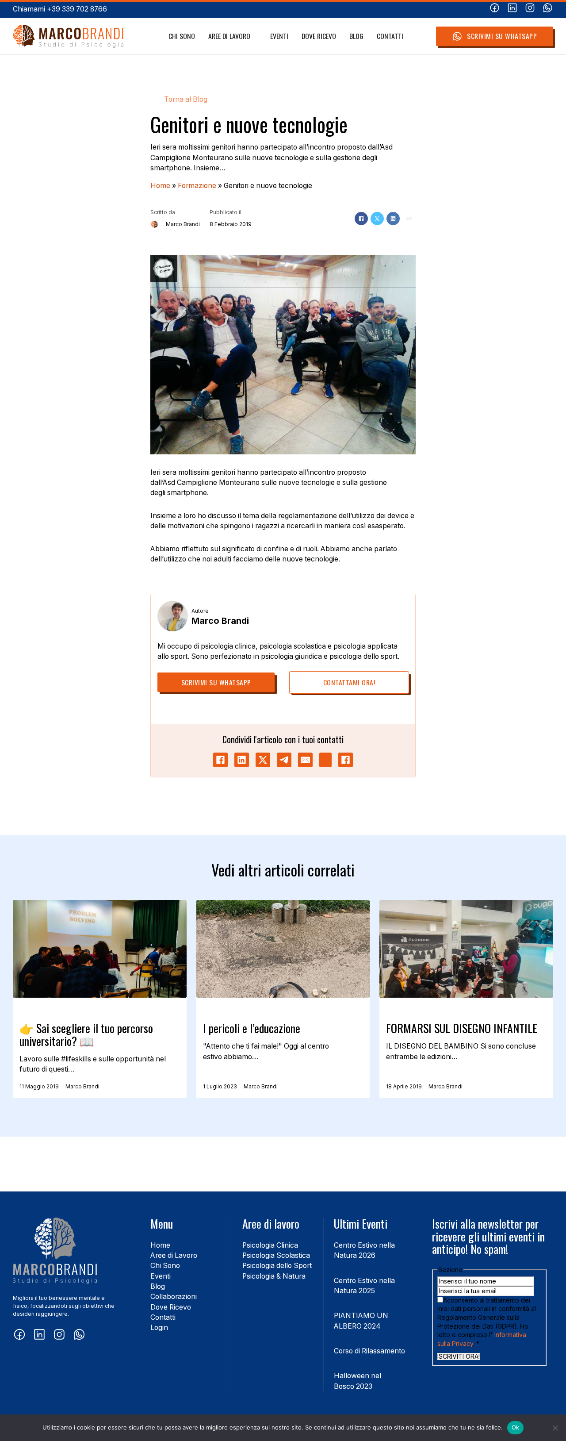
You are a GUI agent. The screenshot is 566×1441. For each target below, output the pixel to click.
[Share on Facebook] (220, 760)
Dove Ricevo (319, 36)
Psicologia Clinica (270, 1245)
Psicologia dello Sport (277, 1265)
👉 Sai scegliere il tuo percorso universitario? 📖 (86, 1034)
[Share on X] (263, 760)
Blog (356, 36)
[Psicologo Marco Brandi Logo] (68, 36)
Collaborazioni (173, 1296)
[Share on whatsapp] (325, 760)
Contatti (390, 36)
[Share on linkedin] (241, 760)
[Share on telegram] (284, 760)
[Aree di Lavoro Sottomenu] (255, 36)
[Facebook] (361, 218)
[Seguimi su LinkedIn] (512, 9)
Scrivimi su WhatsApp (502, 36)
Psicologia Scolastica (276, 1255)
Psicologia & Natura (274, 1276)
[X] (377, 218)
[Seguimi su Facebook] (494, 9)
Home (160, 185)
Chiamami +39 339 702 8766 (60, 9)
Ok (516, 1427)
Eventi (279, 36)
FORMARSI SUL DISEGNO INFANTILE (461, 1028)
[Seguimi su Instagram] (529, 9)
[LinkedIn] (393, 218)
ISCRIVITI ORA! (458, 1356)
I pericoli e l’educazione (251, 1028)
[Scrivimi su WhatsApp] (547, 9)
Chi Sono (181, 36)
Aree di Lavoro (229, 36)
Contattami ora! (349, 682)
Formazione (197, 185)
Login (159, 1327)
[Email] (409, 218)
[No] (555, 1427)
